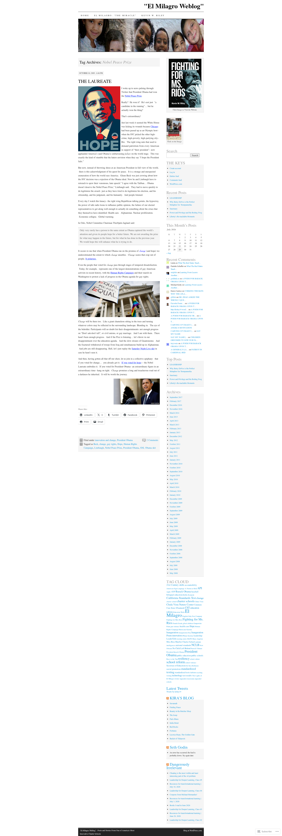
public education (184, 655)
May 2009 (174, 526)
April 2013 (174, 420)
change (102, 444)
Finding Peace (175, 707)
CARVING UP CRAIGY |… (182, 324)
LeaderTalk (171, 638)
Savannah (173, 703)
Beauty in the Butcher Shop (180, 711)
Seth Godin (179, 747)
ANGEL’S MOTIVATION (181, 327)
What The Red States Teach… (189, 263)
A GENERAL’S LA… (179, 349)
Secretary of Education (176, 665)
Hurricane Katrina (185, 629)
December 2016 (176, 405)
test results (187, 675)
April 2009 (174, 530)
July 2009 (173, 518)
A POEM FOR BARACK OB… (183, 315)
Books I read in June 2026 (180, 805)
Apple (168, 592)
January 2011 (175, 459)
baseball (194, 591)
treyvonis (174, 343)
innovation (177, 635)
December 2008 (176, 545)
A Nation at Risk (191, 588)
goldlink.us (175, 278)
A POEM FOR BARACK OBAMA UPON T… (187, 318)
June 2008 (174, 569)
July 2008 (173, 565)
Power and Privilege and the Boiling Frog (186, 212)
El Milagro (177, 613)
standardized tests (182, 672)
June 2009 (174, 522)
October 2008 (175, 553)
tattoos (193, 672)
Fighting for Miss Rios (174, 620)
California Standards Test (181, 598)
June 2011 (174, 455)
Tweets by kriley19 (173, 691)
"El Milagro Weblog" (174, 6)
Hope (120, 444)
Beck (96, 444)
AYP (173, 591)
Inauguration (172, 632)
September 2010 (176, 471)
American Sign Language (175, 588)
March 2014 (174, 412)
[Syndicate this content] (167, 698)
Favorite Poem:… (177, 303)
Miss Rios (170, 641)
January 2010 (175, 495)
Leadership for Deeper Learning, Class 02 (186, 820)
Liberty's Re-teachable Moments (182, 383)
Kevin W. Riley (153, 15)
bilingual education (174, 594)
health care (184, 626)
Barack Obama (183, 591)
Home (85, 15)
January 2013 (175, 432)
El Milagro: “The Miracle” (115, 15)
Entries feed (174, 176)
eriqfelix (174, 272)
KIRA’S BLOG (182, 698)
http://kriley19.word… (179, 309)
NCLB (195, 645)
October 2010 (175, 467)
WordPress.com (176, 184)
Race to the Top (172, 659)
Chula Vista (199, 601)
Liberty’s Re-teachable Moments (182, 216)
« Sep (168, 253)
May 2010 (174, 479)
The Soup (173, 715)
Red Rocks (174, 726)
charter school (171, 601)
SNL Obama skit (148, 447)
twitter (177, 679)
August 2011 (175, 448)
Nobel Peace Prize (113, 447)
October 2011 (175, 444)
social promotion (173, 669)
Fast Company (197, 616)
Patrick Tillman (196, 648)
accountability (191, 585)
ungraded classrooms (187, 679)
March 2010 (174, 487)
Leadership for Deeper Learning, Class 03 (186, 809)
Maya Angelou (197, 639)
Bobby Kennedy (188, 595)
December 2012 (176, 436)
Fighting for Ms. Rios (184, 621)
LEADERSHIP (176, 198)
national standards (183, 645)
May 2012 (174, 440)
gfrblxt (173, 297)
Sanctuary (173, 208)
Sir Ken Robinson (192, 666)
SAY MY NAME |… (179, 337)
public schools (197, 655)
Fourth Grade (177, 623)
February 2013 (175, 428)
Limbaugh (99, 447)
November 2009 (176, 502)
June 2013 (174, 416)
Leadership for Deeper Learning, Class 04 (186, 790)
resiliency (183, 658)
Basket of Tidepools (177, 738)
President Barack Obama (175, 652)
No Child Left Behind (181, 648)
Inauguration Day (185, 632)
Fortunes (173, 730)
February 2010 (175, 491)
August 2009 (175, 514)
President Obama (125, 440)
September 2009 (176, 510)
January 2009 (175, 541)
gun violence (175, 626)
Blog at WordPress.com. (192, 830)
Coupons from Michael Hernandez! (183, 794)
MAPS (189, 639)
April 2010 (174, 483)
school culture (195, 659)
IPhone (184, 636)
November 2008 (176, 549)
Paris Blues (174, 719)
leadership (198, 635)
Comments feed (176, 180)
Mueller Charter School (185, 641)
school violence (190, 662)
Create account (175, 168)
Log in (172, 172)
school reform (175, 662)
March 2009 (174, 534)
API (199, 588)
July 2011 (173, 452)
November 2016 (176, 409)
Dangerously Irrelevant (177, 766)
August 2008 (175, 561)
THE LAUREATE (94, 81)
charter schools (186, 601)
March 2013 (174, 424)
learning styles (182, 639)
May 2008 (174, 573)
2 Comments (152, 440)
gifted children (188, 623)
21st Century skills (175, 584)
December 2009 (176, 498)
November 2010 (176, 463)
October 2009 (175, 506)
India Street (174, 723)
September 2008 (176, 557)
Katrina (190, 636)
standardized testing (181, 670)
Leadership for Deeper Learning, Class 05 (186, 780)
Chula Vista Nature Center (180, 604)
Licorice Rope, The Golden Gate (182, 734)
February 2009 (175, 538)
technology (177, 675)
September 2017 (176, 397)
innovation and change (105, 440)
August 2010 (175, 475)
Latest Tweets (177, 688)
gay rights (111, 444)
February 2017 (175, 401)
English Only (187, 616)
